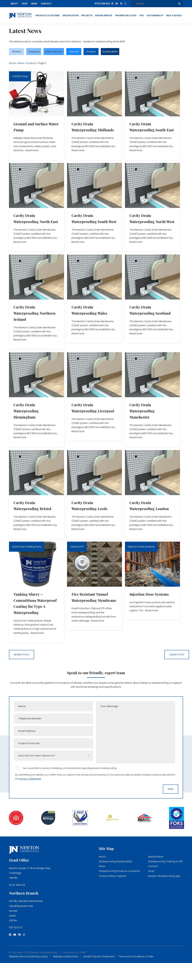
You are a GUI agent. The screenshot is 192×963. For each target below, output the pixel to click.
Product (91, 51)
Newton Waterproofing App (164, 876)
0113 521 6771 (15, 927)
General (73, 51)
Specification (70, 15)
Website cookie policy (65, 956)
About (14, 3)
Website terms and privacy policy (28, 956)
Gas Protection (54, 51)
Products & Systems (48, 15)
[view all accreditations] (16, 818)
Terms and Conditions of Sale (136, 956)
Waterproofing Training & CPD (165, 861)
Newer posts (21, 654)
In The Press (129, 51)
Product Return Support (112, 876)
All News (16, 51)
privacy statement (30, 778)
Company (34, 51)
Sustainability (155, 15)
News (34, 3)
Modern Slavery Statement (98, 956)
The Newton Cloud (125, 15)
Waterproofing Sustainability (115, 861)
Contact (46, 3)
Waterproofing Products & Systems (119, 871)
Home (12, 63)
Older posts (176, 654)
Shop (25, 3)
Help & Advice (174, 15)
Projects (86, 15)
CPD (141, 15)
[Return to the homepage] (20, 15)
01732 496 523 (17, 885)
